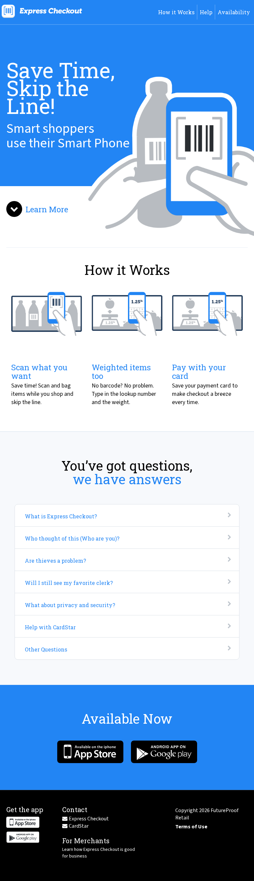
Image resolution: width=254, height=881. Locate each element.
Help (206, 12)
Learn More (46, 209)
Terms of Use (191, 826)
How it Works (176, 12)
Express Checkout (89, 818)
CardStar (79, 826)
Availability (234, 12)
